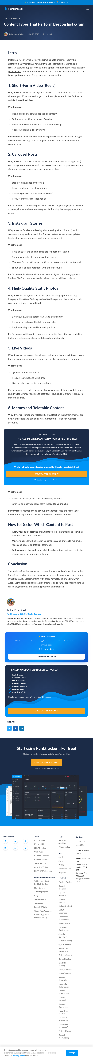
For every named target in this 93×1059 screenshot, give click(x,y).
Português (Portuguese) (63, 928)
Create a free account (46, 474)
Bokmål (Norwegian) (63, 1036)
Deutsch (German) (62, 887)
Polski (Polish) (64, 923)
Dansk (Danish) (64, 959)
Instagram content (39, 571)
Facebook (5, 841)
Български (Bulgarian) (63, 949)
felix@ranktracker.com (83, 880)
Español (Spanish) (62, 894)
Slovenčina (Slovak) (63, 1012)
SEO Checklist (40, 863)
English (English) (65, 882)
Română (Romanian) (63, 1005)
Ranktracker (13, 8)
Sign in (39, 480)
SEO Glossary (40, 899)
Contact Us (80, 841)
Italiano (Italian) (65, 906)
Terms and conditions (62, 841)
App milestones (64, 868)
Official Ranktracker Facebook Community (25, 841)
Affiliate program (41, 891)
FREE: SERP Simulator (43, 871)
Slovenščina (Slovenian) (63, 1019)
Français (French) (62, 900)
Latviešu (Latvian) (62, 998)
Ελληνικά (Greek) (62, 964)
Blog (36, 895)
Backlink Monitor (41, 859)
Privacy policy (64, 847)
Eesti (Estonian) (65, 969)
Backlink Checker (41, 855)
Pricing (61, 865)
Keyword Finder (41, 844)
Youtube (15, 841)
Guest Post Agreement (43, 911)
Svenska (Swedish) (62, 935)
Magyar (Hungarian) (63, 978)
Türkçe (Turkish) (65, 940)
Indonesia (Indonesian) (63, 985)
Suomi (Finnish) (64, 973)
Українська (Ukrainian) (63, 1025)
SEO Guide (38, 903)
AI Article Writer (41, 867)
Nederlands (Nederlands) (63, 918)
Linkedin (15, 848)
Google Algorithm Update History (41, 916)
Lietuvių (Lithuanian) (63, 992)
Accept (72, 1052)
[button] (87, 9)
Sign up (61, 861)
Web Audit (38, 852)
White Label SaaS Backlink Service (41, 882)
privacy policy (19, 1055)
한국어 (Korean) (65, 1031)
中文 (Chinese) (64, 944)
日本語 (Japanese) (62, 911)
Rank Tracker (39, 840)
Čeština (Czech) (65, 955)
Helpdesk (62, 872)
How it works (39, 888)
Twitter (5, 848)
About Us (80, 845)
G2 (25, 848)
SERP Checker (40, 848)
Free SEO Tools (40, 907)
